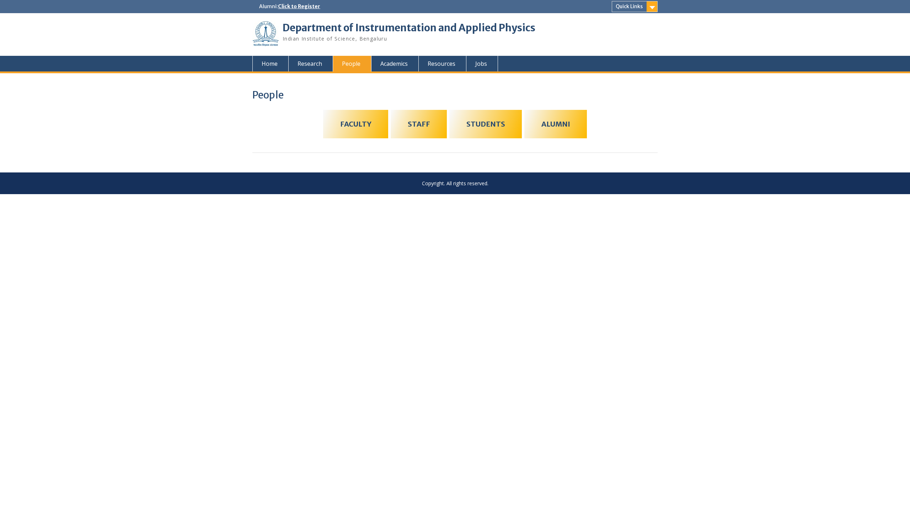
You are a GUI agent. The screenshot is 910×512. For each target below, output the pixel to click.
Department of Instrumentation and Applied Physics (409, 27)
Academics (394, 64)
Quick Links (629, 6)
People (351, 64)
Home (270, 64)
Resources (441, 64)
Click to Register (299, 6)
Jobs (481, 64)
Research (310, 64)
